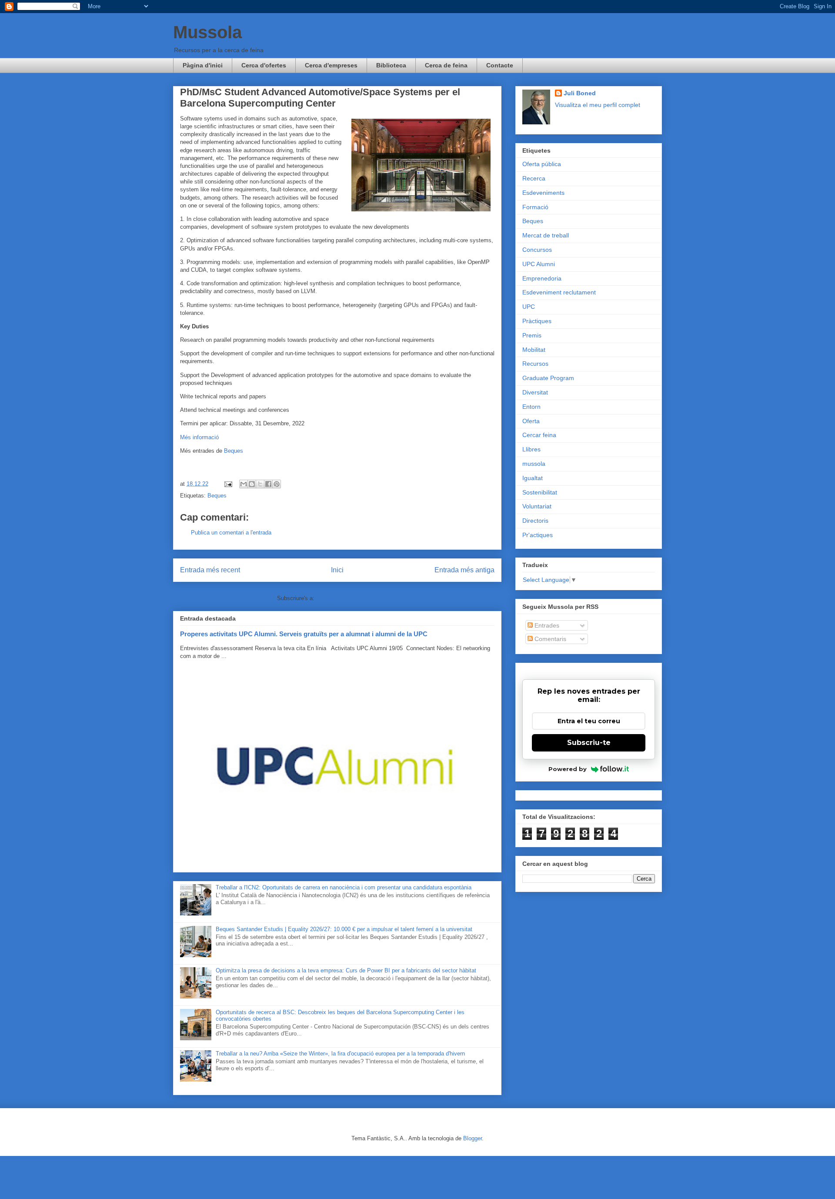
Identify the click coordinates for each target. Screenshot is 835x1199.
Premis (531, 335)
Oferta (531, 420)
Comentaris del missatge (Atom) (356, 598)
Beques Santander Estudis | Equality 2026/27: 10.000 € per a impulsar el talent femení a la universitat (344, 929)
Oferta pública (541, 163)
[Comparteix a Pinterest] (276, 484)
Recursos (535, 363)
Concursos (537, 249)
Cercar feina (539, 434)
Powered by (567, 768)
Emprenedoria (541, 278)
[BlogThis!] (251, 484)
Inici (337, 570)
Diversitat (535, 392)
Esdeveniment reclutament (559, 292)
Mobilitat (533, 349)
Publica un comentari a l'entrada (231, 532)
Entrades (546, 625)
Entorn (531, 406)
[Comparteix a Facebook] (268, 484)
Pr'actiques (537, 534)
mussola (533, 463)
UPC (528, 306)
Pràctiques (536, 320)
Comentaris (549, 638)
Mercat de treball (545, 235)
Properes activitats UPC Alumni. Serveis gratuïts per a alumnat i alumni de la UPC (304, 634)
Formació (535, 207)
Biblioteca (391, 65)
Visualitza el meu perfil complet (597, 104)
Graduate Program (548, 377)
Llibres (531, 449)
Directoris (535, 520)
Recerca (533, 178)
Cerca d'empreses (331, 65)
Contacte (499, 65)
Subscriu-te (589, 742)
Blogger (472, 1138)
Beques (233, 451)
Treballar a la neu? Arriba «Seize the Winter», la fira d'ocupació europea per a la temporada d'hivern (340, 1053)
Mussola (207, 32)
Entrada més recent (210, 570)
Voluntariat (536, 506)
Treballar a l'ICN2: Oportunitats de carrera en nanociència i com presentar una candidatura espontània (343, 887)
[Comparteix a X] (260, 484)
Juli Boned (580, 93)
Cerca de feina (446, 65)
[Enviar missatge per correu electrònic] (227, 484)
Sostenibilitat (539, 492)
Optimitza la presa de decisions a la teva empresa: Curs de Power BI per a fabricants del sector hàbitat (346, 970)
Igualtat (532, 477)
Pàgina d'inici (203, 65)
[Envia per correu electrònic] (243, 484)
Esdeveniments (543, 192)
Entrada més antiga (464, 570)
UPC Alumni (538, 264)
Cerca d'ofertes (263, 65)
